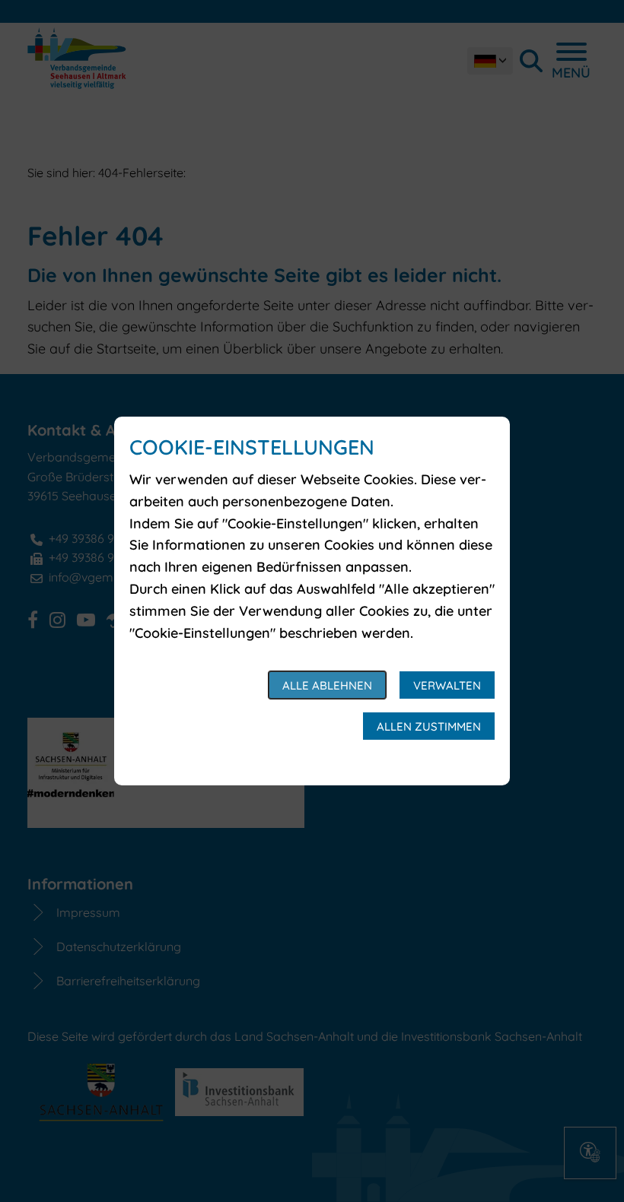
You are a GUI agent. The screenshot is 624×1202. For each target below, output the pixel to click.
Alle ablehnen (327, 685)
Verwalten (447, 685)
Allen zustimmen (429, 726)
